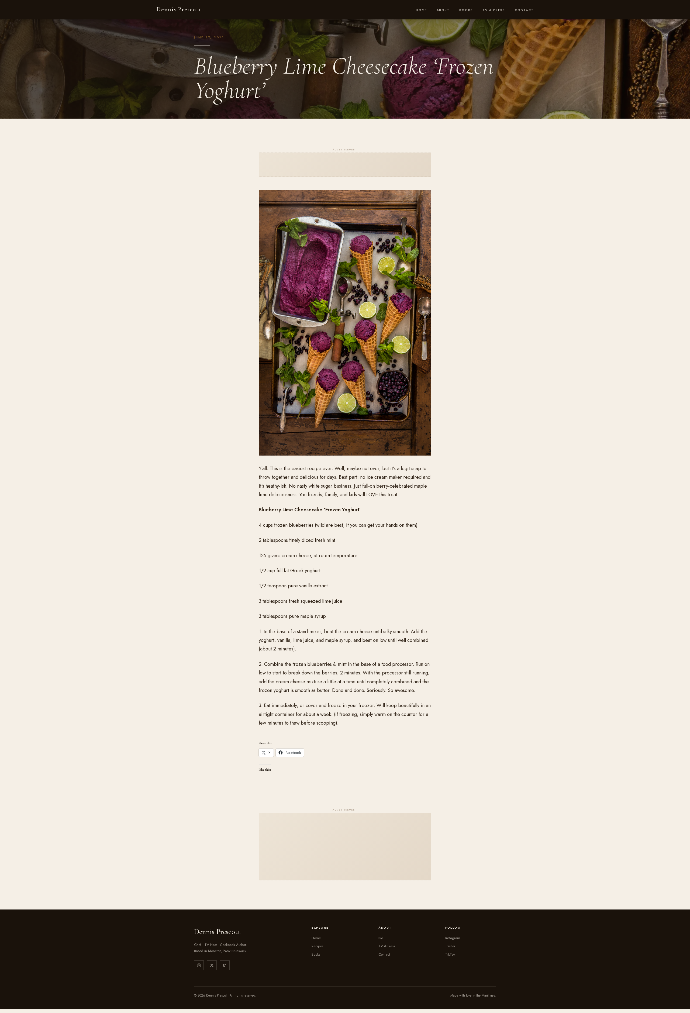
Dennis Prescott (178, 9)
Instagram (452, 937)
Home (421, 10)
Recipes (317, 946)
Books (466, 10)
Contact (524, 10)
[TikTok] (225, 965)
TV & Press (494, 10)
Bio (380, 937)
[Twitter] (212, 965)
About (443, 10)
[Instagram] (199, 965)
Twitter (450, 946)
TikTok (450, 954)
